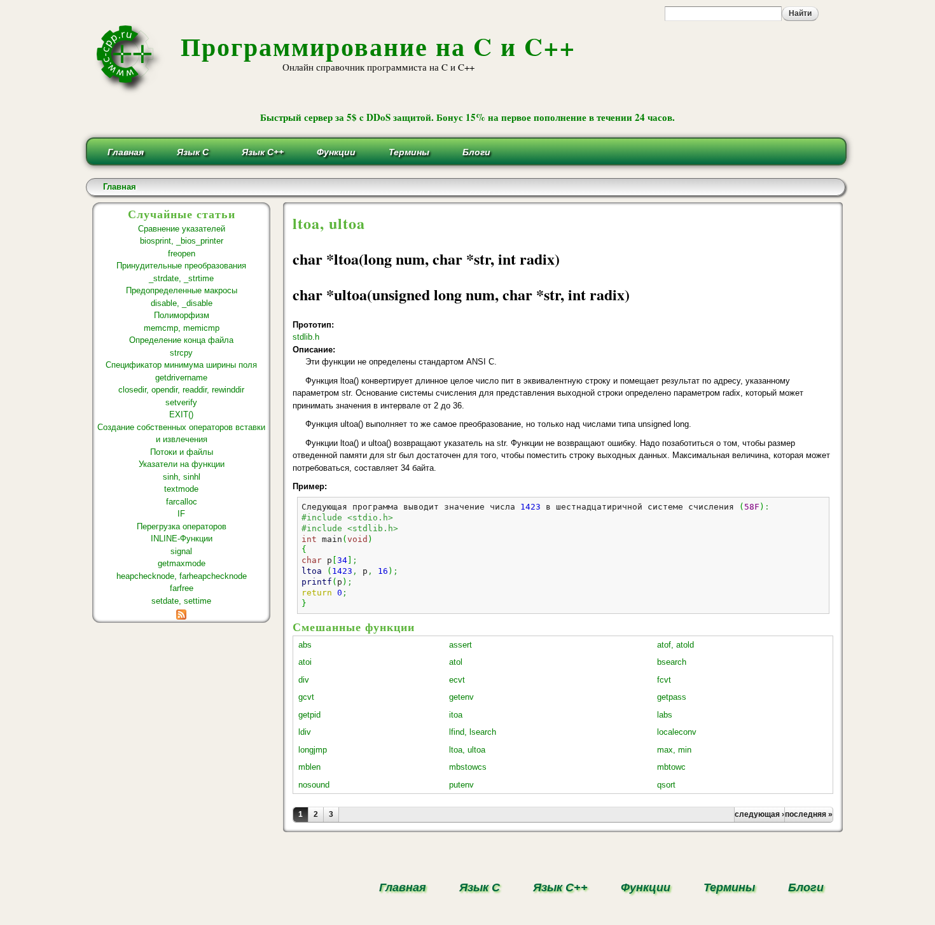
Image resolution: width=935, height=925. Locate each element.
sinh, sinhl (181, 477)
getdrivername (181, 377)
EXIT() (181, 414)
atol (455, 662)
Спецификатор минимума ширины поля (181, 365)
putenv (461, 784)
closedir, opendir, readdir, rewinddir (181, 389)
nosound (313, 784)
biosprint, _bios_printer (181, 241)
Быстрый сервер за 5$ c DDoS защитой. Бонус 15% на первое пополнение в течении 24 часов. (467, 117)
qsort (666, 784)
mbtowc (671, 767)
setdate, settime (181, 601)
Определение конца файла (181, 340)
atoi (305, 662)
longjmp (312, 750)
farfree (181, 588)
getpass (671, 697)
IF (181, 513)
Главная (125, 152)
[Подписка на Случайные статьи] (181, 613)
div (303, 680)
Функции (336, 152)
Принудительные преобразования (181, 265)
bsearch (671, 662)
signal (181, 551)
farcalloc (181, 501)
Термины (409, 152)
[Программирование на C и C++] (130, 91)
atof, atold (675, 645)
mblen (309, 767)
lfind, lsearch (472, 732)
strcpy (181, 353)
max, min (674, 750)
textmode (181, 489)
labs (664, 715)
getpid (309, 715)
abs (305, 645)
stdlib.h (306, 337)
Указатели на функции (182, 464)
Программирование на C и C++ (378, 46)
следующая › (759, 814)
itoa (455, 715)
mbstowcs (468, 767)
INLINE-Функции (181, 538)
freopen (181, 253)
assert (460, 645)
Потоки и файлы (181, 452)
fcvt (664, 680)
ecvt (457, 680)
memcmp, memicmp (181, 328)
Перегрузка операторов (181, 526)
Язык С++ (263, 152)
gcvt (306, 697)
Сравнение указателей (181, 228)
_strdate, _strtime (181, 278)
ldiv (304, 732)
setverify (181, 402)
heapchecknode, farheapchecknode (181, 576)
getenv (461, 697)
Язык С (193, 152)
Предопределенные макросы (181, 290)
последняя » (809, 814)
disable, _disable (181, 303)
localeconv (676, 732)
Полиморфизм (181, 315)
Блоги (476, 152)
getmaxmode (181, 563)
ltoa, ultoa (467, 750)
